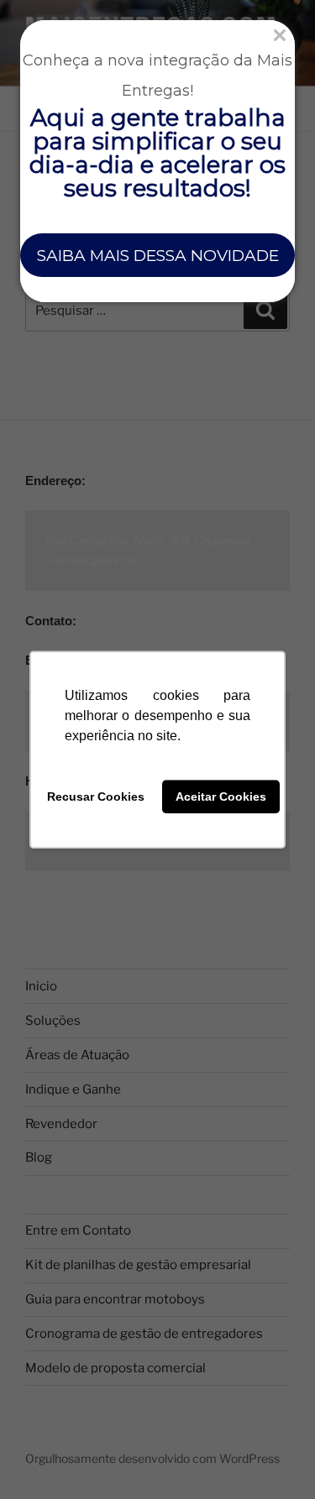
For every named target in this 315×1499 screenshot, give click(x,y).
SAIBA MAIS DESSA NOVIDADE (158, 255)
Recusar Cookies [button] (95, 796)
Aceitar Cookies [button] (221, 796)
